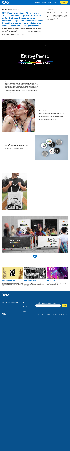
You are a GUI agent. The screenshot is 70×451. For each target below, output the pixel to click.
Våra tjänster (37, 2)
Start (24, 302)
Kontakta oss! (63, 2)
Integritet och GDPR (41, 314)
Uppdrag (44, 2)
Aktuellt (49, 2)
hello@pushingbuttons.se (52, 314)
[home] (8, 2)
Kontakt (24, 311)
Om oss (55, 2)
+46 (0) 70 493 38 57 (63, 314)
